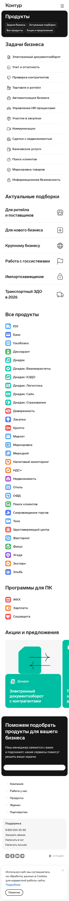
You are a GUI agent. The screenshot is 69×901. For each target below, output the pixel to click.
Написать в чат (14, 840)
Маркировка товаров (28, 169)
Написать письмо (16, 844)
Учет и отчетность (26, 67)
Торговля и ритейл (26, 87)
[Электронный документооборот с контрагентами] (33, 674)
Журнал (15, 805)
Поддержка (13, 823)
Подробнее (13, 884)
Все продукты (15, 30)
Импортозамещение (24, 276)
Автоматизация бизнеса (30, 98)
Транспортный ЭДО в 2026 (23, 294)
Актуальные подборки (42, 24)
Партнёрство (18, 812)
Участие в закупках (26, 118)
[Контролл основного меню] (62, 6)
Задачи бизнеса (16, 24)
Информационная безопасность (36, 180)
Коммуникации (23, 128)
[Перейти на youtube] (17, 856)
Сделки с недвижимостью (32, 139)
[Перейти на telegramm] (22, 856)
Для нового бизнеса (24, 230)
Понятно (14, 892)
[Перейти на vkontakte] (7, 856)
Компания (16, 784)
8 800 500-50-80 (15, 830)
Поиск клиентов (24, 159)
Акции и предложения (40, 30)
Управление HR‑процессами (33, 108)
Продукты (17, 798)
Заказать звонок (15, 835)
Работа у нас (18, 791)
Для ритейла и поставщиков (19, 212)
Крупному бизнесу (22, 245)
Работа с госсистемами (27, 261)
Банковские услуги (26, 149)
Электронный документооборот (36, 57)
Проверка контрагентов (30, 77)
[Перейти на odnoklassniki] (12, 856)
